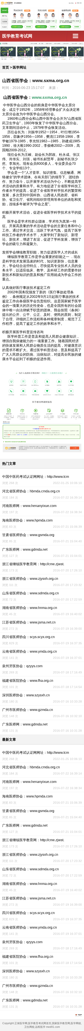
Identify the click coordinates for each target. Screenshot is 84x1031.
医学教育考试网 (17, 36)
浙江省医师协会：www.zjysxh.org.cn (30, 578)
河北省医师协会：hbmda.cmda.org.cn (31, 491)
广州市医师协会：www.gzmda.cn (27, 710)
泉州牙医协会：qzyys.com (22, 666)
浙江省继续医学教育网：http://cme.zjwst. (33, 564)
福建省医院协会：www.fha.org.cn (27, 680)
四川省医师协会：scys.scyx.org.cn (28, 637)
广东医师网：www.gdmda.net (24, 549)
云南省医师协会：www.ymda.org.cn (29, 651)
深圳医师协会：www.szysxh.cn (26, 695)
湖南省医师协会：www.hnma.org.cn (29, 608)
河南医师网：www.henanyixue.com (29, 506)
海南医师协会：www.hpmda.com (27, 520)
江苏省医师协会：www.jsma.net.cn (29, 622)
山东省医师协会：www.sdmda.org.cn (30, 593)
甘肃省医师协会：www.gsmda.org (28, 535)
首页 (5, 67)
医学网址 (19, 67)
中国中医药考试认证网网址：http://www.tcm (35, 476)
